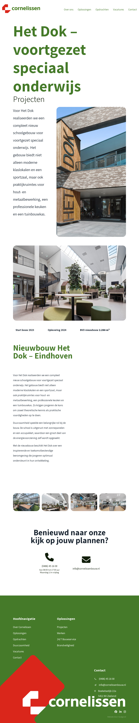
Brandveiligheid (65, 645)
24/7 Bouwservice (66, 639)
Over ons (68, 9)
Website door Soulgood (116, 717)
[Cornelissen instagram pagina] (125, 711)
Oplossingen (84, 9)
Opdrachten (102, 9)
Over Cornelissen (22, 627)
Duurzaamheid (21, 645)
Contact (132, 9)
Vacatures (118, 9)
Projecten (29, 99)
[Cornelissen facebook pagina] (116, 711)
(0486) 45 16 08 (106, 678)
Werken (61, 633)
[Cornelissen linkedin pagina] (120, 711)
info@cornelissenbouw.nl (112, 684)
